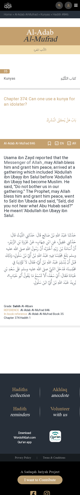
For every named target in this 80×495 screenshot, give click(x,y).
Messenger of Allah (23, 162)
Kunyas (45, 14)
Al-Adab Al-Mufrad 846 (35, 310)
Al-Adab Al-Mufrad (26, 14)
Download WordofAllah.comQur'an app (25, 437)
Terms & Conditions (54, 457)
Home (8, 14)
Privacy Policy (23, 457)
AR (74, 143)
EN (62, 143)
